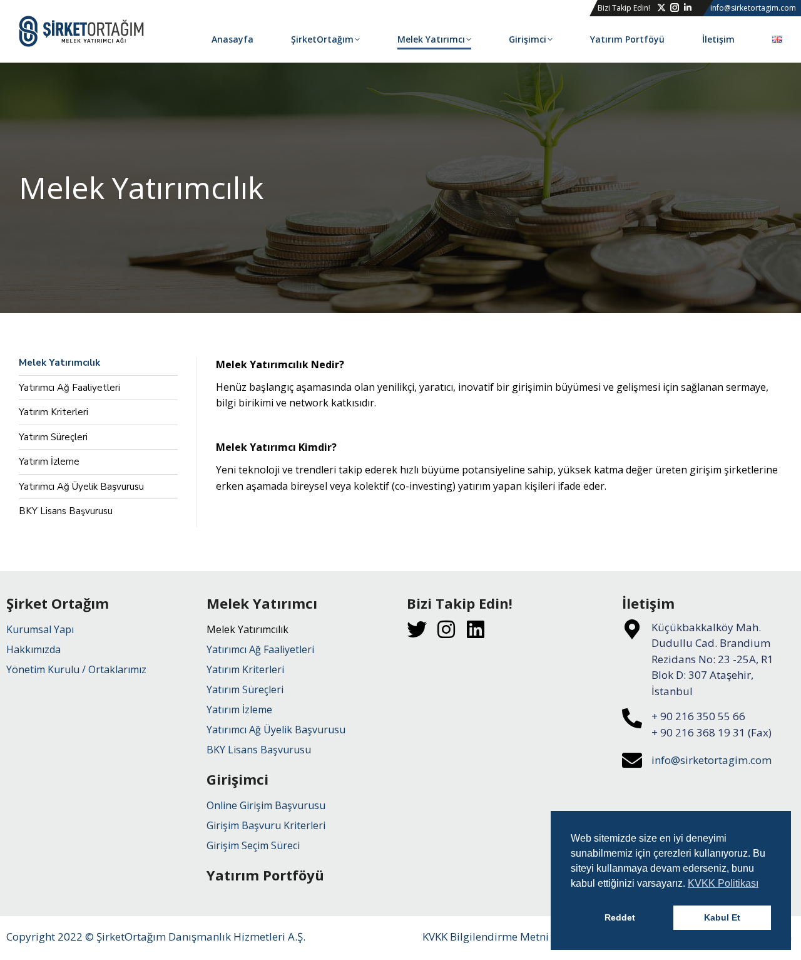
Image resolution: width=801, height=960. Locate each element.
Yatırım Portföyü (265, 874)
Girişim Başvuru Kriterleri (266, 825)
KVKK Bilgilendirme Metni (485, 936)
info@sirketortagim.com (711, 760)
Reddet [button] (620, 917)
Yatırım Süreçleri (53, 437)
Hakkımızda (33, 649)
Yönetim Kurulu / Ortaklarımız (76, 669)
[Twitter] (417, 629)
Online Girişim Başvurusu (266, 805)
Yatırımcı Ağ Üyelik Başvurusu (81, 487)
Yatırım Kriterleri (53, 412)
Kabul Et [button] (722, 917)
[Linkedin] (476, 629)
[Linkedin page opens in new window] (688, 8)
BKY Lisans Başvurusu (66, 511)
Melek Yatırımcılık (59, 363)
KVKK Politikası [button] (723, 883)
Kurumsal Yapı (40, 629)
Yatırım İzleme (49, 462)
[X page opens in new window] (661, 8)
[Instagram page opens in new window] (675, 8)
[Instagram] (446, 629)
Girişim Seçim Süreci (253, 845)
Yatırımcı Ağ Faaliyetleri (69, 388)
